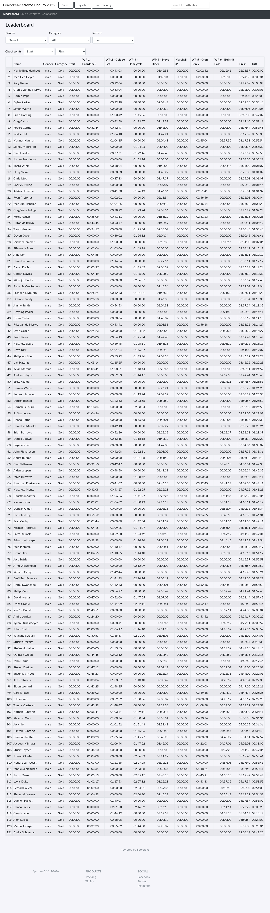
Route (24, 13)
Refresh (97, 33)
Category (55, 33)
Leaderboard (11, 13)
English (82, 5)
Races (65, 5)
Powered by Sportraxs (135, 849)
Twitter (142, 881)
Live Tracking (102, 5)
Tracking (90, 877)
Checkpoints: (13, 51)
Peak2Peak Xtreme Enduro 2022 (29, 5)
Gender (10, 33)
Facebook (144, 877)
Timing (89, 881)
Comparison (49, 13)
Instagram (144, 885)
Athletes (34, 13)
